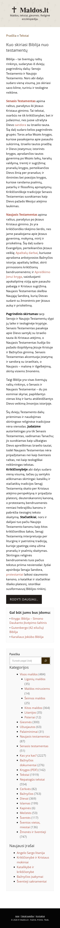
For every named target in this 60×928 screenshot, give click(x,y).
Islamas (29, 803)
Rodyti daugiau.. (24, 599)
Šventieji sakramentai (32, 881)
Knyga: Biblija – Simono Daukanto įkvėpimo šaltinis (28, 621)
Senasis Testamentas (21, 101)
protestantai (14, 574)
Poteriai (32, 717)
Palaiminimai (32, 732)
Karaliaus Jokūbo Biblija (27, 637)
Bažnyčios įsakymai (30, 877)
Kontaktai (40, 916)
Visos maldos (32, 674)
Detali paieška (27, 916)
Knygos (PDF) (32, 770)
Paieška (14, 654)
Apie (17, 916)
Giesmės (29, 722)
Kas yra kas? (33, 755)
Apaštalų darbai (27, 253)
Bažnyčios (30, 794)
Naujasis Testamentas (21, 215)
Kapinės (27, 808)
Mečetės (28, 813)
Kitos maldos (37, 708)
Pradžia (11, 36)
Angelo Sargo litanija (31, 853)
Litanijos (33, 712)
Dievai (28, 798)
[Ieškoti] (46, 660)
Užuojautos (30, 727)
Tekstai (24, 36)
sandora (20, 125)
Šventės (29, 818)
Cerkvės (28, 789)
